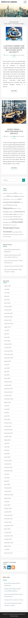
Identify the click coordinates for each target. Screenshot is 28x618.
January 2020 (7, 512)
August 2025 (7, 327)
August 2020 (7, 498)
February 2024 (8, 381)
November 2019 (8, 518)
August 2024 (7, 361)
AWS (16, 196)
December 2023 (8, 388)
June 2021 (7, 477)
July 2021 (6, 474)
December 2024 (8, 351)
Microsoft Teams (7, 222)
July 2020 (6, 501)
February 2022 (8, 460)
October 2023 (7, 395)
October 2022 (7, 436)
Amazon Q (5, 196)
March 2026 (7, 303)
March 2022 (7, 457)
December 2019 (8, 515)
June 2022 (7, 447)
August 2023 (7, 402)
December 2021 (8, 467)
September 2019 (8, 525)
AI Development (10, 193)
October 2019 (7, 522)
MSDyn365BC (17, 222)
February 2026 (8, 306)
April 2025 (7, 337)
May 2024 (6, 371)
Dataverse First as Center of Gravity (13, 266)
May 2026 (6, 296)
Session (13, 232)
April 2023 (7, 416)
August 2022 (7, 440)
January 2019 (7, 532)
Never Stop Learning (9, 2)
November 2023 (8, 392)
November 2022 (8, 433)
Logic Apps (7, 216)
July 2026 (6, 289)
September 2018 (8, 542)
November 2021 (8, 470)
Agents (4, 193)
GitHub (6, 214)
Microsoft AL (18, 216)
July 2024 (6, 364)
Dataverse (7, 208)
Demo (14, 208)
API (8, 196)
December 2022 (8, 429)
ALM (15, 193)
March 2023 (7, 419)
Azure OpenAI (14, 202)
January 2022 (7, 464)
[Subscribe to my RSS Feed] (13, 567)
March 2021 (7, 484)
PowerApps (8, 227)
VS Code (8, 236)
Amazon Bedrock (20, 193)
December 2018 (8, 536)
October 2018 (7, 539)
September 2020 (8, 494)
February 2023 (8, 423)
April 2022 (7, 453)
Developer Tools (7, 212)
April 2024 (7, 375)
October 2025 (7, 320)
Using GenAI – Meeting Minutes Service (14, 131)
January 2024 (7, 385)
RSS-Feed (7, 577)
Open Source (6, 225)
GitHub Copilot (12, 214)
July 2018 (6, 549)
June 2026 (7, 292)
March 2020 (7, 505)
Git (3, 214)
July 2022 (6, 443)
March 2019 (7, 529)
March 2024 (7, 378)
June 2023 (7, 409)
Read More (14, 90)
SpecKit (12, 234)
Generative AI (19, 211)
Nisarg (16, 616)
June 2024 (7, 368)
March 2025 (7, 340)
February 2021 (8, 488)
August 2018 (7, 546)
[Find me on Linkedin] (9, 567)
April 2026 (7, 299)
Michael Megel (19, 55)
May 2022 (6, 450)
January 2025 (7, 347)
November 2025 (8, 316)
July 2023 (6, 405)
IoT (4, 216)
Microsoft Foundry (17, 219)
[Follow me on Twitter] (5, 567)
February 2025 (8, 344)
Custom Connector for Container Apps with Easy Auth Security (14, 49)
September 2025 (8, 323)
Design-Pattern (18, 208)
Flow (13, 212)
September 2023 (8, 399)
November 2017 (8, 553)
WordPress (22, 614)
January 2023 (7, 426)
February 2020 (8, 508)
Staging (16, 234)
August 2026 (7, 286)
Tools (19, 234)
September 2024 (8, 358)
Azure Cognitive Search (13, 199)
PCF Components (13, 225)
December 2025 (8, 313)
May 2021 (6, 481)
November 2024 (8, 354)
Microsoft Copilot (7, 219)
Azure (19, 196)
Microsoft (12, 216)
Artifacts (12, 196)
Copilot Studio (13, 205)
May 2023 (6, 412)
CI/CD (7, 205)
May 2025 (6, 334)
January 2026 (7, 310)
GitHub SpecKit (20, 214)
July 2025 (6, 330)
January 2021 (7, 491)
